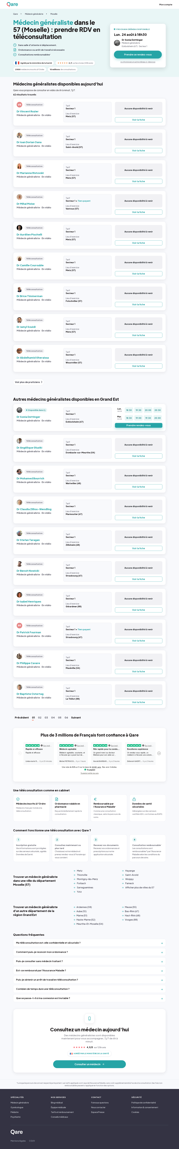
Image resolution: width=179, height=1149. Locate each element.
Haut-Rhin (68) (132, 915)
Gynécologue (17, 1107)
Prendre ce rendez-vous (138, 54)
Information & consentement (144, 1107)
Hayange (130, 870)
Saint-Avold (131, 874)
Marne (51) (81, 915)
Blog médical (57, 1102)
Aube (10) (81, 911)
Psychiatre (15, 1117)
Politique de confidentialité (143, 1102)
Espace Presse (97, 1112)
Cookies (135, 1112)
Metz (79, 870)
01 (33, 717)
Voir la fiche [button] (138, 119)
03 (46, 717)
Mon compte (165, 4)
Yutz (79, 891)
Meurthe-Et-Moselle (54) (89, 923)
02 (39, 717)
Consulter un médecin (87, 1064)
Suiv (76, 717)
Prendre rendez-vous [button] (138, 425)
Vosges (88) (131, 919)
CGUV (32, 1140)
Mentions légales (18, 1140)
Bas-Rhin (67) (132, 911)
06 (66, 717)
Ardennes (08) (84, 907)
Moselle (53, 14)
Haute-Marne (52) (85, 919)
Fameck (129, 883)
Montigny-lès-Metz (87, 879)
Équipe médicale (58, 1107)
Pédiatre (14, 1112)
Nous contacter (98, 1107)
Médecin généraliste (34, 14)
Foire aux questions (100, 1102)
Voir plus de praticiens (27, 382)
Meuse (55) (130, 907)
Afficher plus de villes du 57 (139, 887)
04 (53, 717)
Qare (15, 14)
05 (59, 717)
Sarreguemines (85, 887)
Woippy (129, 879)
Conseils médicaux (59, 1117)
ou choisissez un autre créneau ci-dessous (137, 62)
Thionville (82, 874)
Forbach (81, 883)
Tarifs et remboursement (62, 1112)
